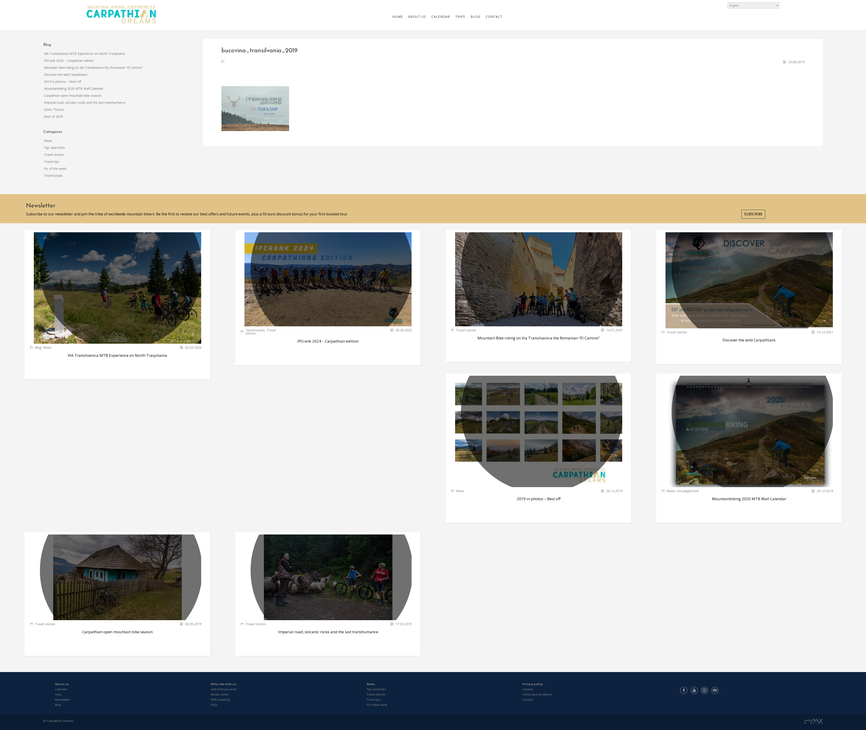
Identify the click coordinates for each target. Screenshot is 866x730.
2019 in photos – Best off (62, 81)
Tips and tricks (54, 147)
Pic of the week (55, 168)
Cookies (528, 689)
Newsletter (62, 700)
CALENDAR (440, 16)
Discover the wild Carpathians (65, 74)
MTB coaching (220, 700)
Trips (58, 694)
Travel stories (54, 154)
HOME (397, 16)
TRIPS (460, 16)
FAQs (214, 705)
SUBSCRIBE (753, 214)
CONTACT (494, 16)
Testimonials (53, 175)
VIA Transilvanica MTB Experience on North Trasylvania (84, 53)
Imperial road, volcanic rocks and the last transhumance (85, 102)
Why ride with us (223, 684)
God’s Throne (54, 109)
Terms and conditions (537, 694)
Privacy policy (533, 684)
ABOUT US (417, 16)
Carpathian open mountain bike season (72, 95)
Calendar (61, 689)
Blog (38, 347)
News (48, 140)
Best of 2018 (53, 116)
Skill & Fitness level (224, 689)
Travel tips (51, 161)
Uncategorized (687, 491)
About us (62, 684)
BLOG (475, 16)
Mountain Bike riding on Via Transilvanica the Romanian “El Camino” (93, 67)
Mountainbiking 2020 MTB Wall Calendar (73, 88)
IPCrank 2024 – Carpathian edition (69, 60)
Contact (528, 700)
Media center (220, 694)
